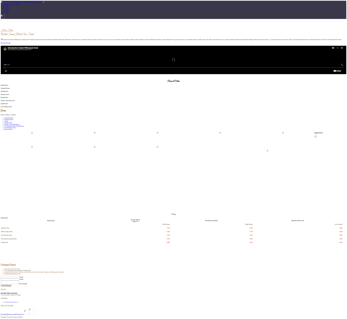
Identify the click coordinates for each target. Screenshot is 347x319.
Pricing (8, 43)
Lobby (6, 121)
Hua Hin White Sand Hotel (30, 2)
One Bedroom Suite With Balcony (14, 126)
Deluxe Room (8, 129)
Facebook (7, 8)
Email (21, 279)
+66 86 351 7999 (48, 272)
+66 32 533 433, (9, 272)
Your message (23, 283)
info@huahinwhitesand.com (12, 274)
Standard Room (8, 118)
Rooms (3, 43)
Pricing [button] (6, 11)
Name (21, 277)
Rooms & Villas (11, 4)
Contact (6, 12)
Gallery (6, 6)
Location (6, 9)
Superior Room (8, 119)
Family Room (8, 123)
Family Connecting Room (11, 124)
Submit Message (6, 285)
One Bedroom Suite (10, 127)
